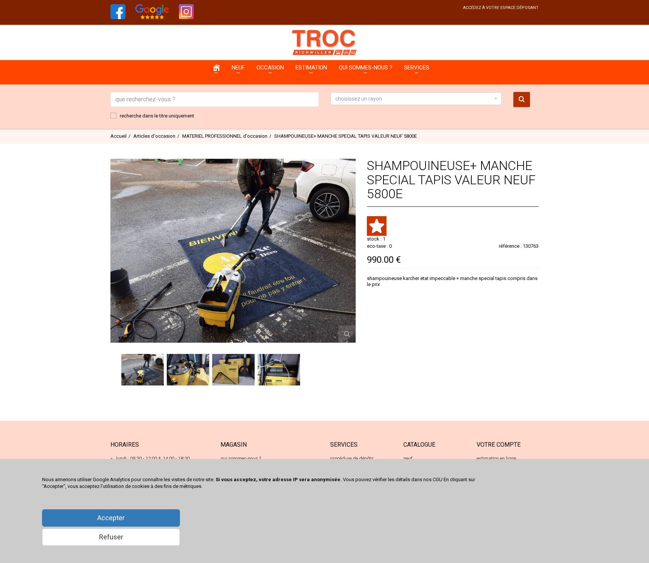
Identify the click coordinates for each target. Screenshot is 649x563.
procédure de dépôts (352, 458)
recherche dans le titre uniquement (157, 116)
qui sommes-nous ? (240, 458)
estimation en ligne (496, 458)
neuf (407, 458)
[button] (416, 98)
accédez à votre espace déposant (501, 7)
